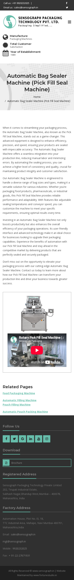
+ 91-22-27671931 (19, 555)
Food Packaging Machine (19, 393)
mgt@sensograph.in (14, 541)
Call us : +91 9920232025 (16, 3)
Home (37, 97)
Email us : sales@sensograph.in (21, 7)
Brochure (16, 463)
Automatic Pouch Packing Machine (25, 411)
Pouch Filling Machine (17, 404)
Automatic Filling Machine (19, 400)
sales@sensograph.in (23, 534)
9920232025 (20, 548)
